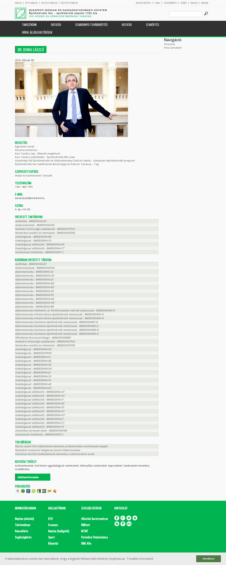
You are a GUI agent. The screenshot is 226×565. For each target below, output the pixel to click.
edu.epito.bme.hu (49, 3)
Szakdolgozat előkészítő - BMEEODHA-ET (39, 407)
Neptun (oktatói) (24, 518)
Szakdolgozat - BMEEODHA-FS (33, 380)
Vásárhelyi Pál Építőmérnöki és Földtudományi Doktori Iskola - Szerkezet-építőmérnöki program (75, 160)
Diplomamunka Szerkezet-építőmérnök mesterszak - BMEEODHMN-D (56, 333)
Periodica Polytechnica (94, 537)
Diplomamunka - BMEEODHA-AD (34, 298)
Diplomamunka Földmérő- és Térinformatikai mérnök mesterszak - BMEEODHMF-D (65, 310)
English (194, 3)
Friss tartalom (173, 47)
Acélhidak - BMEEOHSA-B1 (30, 221)
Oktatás (56, 24)
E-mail (157, 3)
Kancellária (21, 531)
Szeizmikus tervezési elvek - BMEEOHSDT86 (41, 430)
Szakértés (152, 24)
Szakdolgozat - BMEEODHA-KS (33, 388)
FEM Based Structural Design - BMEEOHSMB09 (43, 337)
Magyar (204, 3)
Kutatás (127, 24)
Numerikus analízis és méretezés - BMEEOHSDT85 (45, 232)
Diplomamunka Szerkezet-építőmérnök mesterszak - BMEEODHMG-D (56, 326)
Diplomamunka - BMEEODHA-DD (34, 283)
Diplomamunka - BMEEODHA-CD (34, 275)
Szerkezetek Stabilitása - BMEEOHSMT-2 (39, 252)
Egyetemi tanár (24, 146)
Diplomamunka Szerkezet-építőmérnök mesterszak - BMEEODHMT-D (56, 322)
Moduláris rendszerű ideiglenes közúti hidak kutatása (47, 450)
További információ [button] (140, 559)
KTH (50, 518)
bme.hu (18, 3)
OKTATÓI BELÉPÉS (143, 3)
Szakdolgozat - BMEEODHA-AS (33, 384)
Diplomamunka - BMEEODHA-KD (34, 287)
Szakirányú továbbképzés (91, 24)
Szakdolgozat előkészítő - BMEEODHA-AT (39, 391)
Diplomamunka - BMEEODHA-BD (34, 306)
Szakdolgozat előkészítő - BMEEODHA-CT (39, 248)
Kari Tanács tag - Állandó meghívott (37, 153)
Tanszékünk (29, 24)
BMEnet (85, 525)
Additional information (28, 477)
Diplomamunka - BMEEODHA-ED (34, 291)
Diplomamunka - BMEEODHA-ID (34, 271)
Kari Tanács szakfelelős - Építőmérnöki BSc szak (45, 157)
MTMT (84, 531)
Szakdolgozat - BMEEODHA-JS (32, 372)
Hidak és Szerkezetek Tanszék (33, 175)
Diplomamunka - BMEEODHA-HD (34, 302)
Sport (51, 537)
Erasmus (53, 525)
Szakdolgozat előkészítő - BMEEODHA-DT (39, 395)
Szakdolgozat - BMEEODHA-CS (33, 240)
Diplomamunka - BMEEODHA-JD (34, 279)
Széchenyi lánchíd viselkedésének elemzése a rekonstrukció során (54, 454)
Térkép (183, 3)
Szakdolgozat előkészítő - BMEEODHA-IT (39, 399)
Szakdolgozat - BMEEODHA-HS (33, 368)
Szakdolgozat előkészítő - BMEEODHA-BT (39, 244)
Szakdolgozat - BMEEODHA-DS (33, 349)
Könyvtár (53, 543)
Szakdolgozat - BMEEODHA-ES (33, 364)
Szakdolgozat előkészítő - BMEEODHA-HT (40, 415)
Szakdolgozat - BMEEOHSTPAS (33, 353)
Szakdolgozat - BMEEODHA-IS (32, 357)
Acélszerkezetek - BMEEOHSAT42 (34, 225)
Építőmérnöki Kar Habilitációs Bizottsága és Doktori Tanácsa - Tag (57, 164)
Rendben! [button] (209, 558)
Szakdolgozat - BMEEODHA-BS (33, 236)
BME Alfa (86, 543)
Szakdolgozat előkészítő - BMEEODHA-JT (39, 419)
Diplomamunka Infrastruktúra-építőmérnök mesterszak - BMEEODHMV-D (59, 314)
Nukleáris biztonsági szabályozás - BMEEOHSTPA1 (45, 229)
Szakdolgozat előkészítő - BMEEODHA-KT (39, 411)
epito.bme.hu (31, 3)
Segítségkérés (23, 537)
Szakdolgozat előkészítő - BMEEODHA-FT (39, 426)
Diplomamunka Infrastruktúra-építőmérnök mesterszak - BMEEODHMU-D (59, 318)
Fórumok (169, 44)
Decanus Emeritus (26, 150)
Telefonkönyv (170, 3)
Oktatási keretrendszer (94, 518)
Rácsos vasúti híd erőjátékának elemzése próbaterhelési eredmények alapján (61, 446)
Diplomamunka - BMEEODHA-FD (34, 295)
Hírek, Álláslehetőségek (37, 32)
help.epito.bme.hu (69, 3)
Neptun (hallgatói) (58, 531)
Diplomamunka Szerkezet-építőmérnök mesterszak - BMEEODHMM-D (57, 329)
